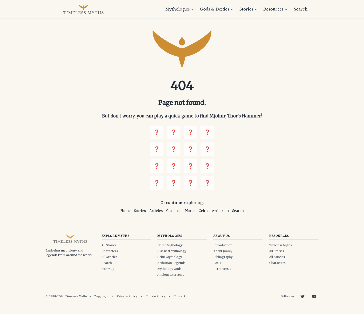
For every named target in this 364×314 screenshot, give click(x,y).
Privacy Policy (127, 296)
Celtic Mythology (169, 257)
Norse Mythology (170, 245)
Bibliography (223, 257)
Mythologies (177, 9)
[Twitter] (302, 296)
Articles (156, 211)
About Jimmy (222, 251)
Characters (110, 251)
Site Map (108, 269)
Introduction (222, 245)
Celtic (204, 211)
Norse (190, 211)
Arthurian (220, 211)
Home (125, 211)
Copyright (101, 296)
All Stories (109, 245)
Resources (273, 9)
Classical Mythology (171, 251)
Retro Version (223, 269)
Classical (174, 211)
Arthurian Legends (171, 263)
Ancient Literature (170, 275)
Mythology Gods (169, 269)
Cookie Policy (156, 296)
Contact (179, 296)
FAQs (217, 263)
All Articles (109, 257)
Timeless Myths (280, 245)
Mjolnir (217, 115)
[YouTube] (314, 296)
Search (301, 9)
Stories (246, 9)
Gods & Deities (214, 9)
